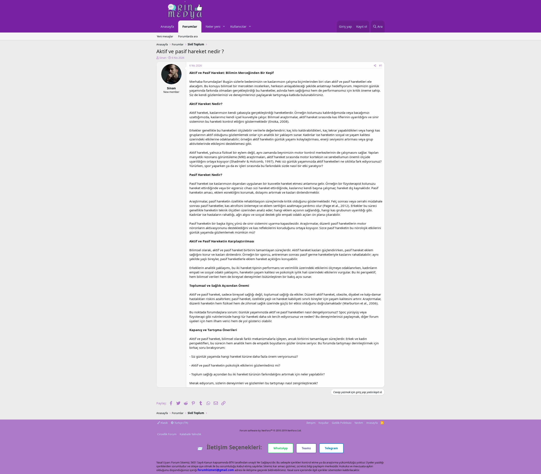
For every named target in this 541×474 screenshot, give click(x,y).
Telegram (331, 448)
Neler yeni (213, 26)
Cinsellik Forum (166, 434)
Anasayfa (167, 26)
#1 (380, 65)
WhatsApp (280, 448)
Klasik (164, 423)
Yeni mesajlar (165, 36)
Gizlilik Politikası (341, 423)
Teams (306, 448)
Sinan (162, 58)
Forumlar (189, 26)
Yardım (358, 423)
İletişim (311, 423)
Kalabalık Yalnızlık (190, 434)
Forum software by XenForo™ (271, 430)
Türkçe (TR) (181, 423)
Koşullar (323, 423)
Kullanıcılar (238, 26)
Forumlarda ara (188, 36)
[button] (223, 26)
